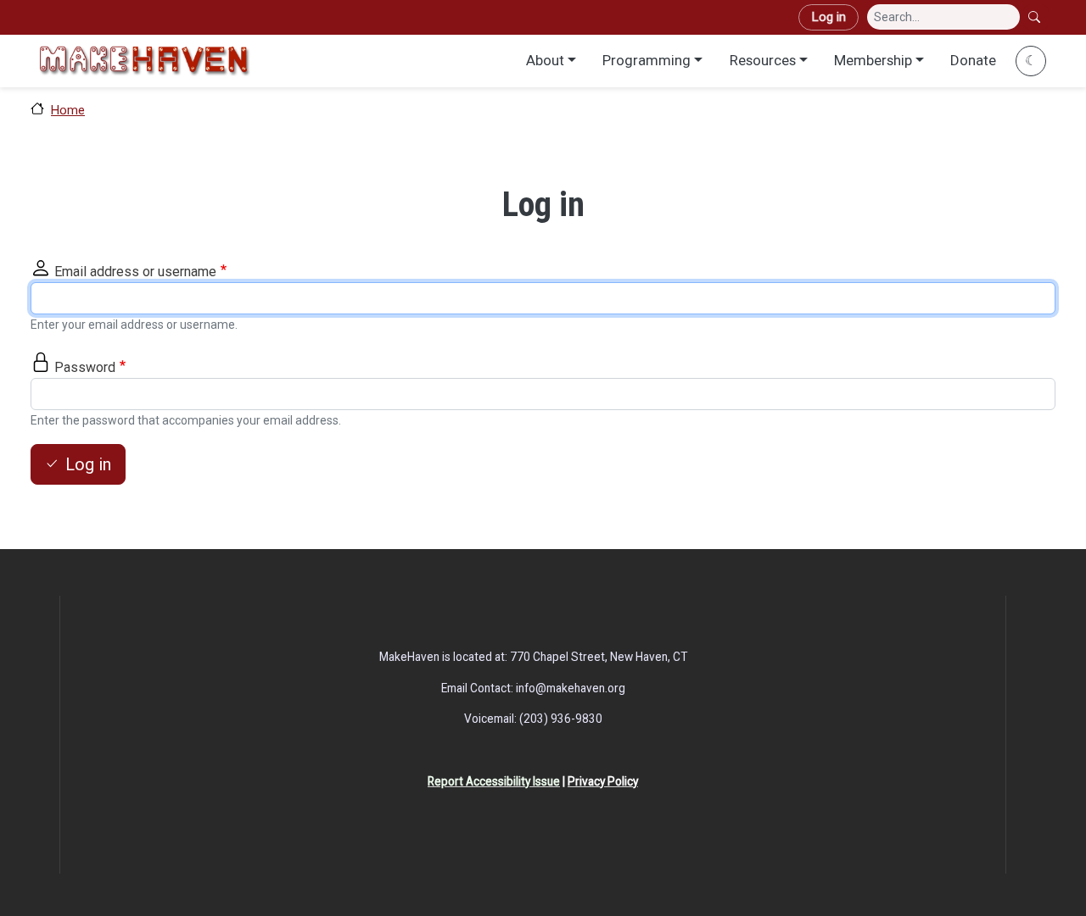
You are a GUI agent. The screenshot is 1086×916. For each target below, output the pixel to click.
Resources (763, 60)
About (545, 60)
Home (68, 110)
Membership (873, 60)
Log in (828, 17)
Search (1036, 17)
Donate (973, 60)
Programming (646, 60)
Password (84, 367)
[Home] (144, 61)
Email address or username (135, 272)
